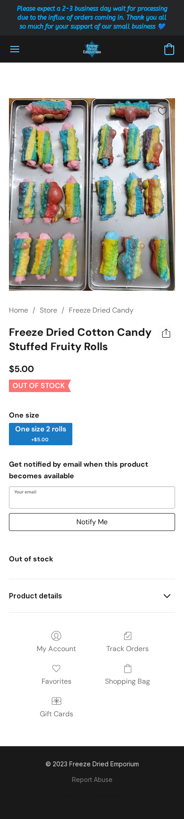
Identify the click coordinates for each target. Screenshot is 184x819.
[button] (92, 49)
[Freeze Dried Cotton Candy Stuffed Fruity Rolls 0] (92, 194)
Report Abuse (92, 779)
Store (48, 310)
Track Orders (127, 648)
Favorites (56, 681)
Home (18, 310)
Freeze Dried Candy (101, 310)
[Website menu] (14, 49)
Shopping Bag (127, 681)
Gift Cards (56, 714)
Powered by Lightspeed (92, 795)
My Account (56, 648)
